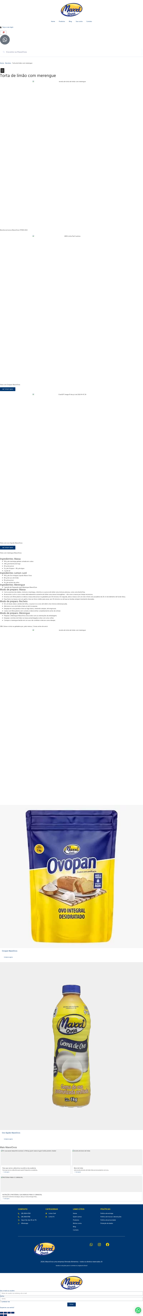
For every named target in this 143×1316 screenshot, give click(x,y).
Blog (70, 21)
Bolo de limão (78, 1168)
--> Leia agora (5, 1172)
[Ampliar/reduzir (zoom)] (1, 1313)
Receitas (8, 63)
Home (53, 21)
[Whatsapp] (91, 1244)
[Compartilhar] (9, 1313)
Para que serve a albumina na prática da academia (19, 1168)
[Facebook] (107, 1244)
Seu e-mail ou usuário (7, 1291)
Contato (89, 21)
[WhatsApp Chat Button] (138, 1310)
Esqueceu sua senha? (7, 1307)
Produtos (62, 21)
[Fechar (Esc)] (12, 1313)
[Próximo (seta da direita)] (5, 1315)
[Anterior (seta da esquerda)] (1, 1315)
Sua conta (79, 21)
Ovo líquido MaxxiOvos (11, 1132)
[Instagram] (99, 1244)
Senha (2, 1296)
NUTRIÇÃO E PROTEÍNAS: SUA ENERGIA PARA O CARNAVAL (22, 1195)
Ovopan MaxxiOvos (9, 951)
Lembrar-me (5, 1302)
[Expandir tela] (5, 1313)
